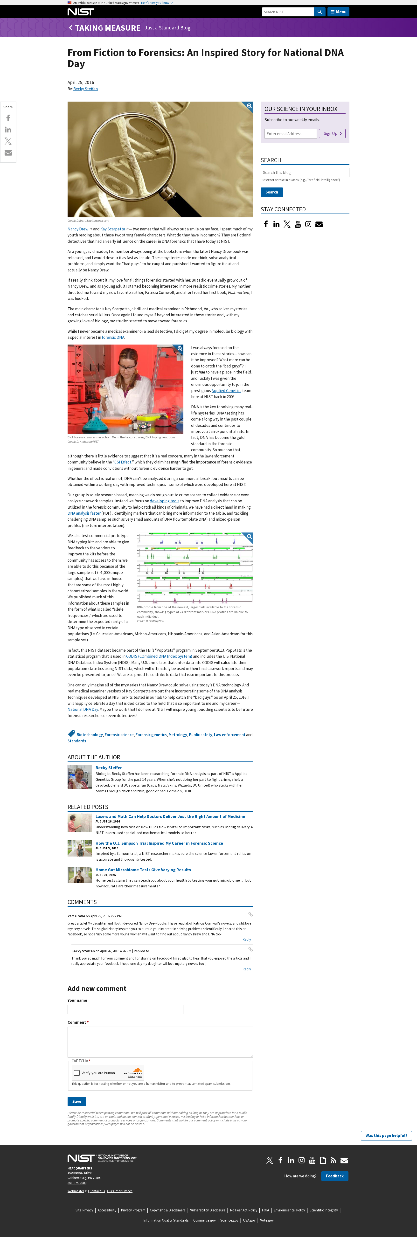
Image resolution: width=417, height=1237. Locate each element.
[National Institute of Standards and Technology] (102, 1158)
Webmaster (76, 1191)
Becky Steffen (85, 88)
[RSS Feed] (333, 1160)
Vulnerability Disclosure (207, 1210)
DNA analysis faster (84, 513)
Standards (77, 741)
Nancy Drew (78, 229)
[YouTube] (312, 1160)
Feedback (335, 1176)
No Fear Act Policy (243, 1210)
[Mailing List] (344, 1160)
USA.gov (249, 1220)
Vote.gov (267, 1220)
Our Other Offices (119, 1191)
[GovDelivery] (319, 224)
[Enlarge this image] (160, 159)
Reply (247, 939)
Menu (341, 11)
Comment (78, 1022)
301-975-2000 (77, 1183)
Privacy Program (133, 1210)
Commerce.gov (204, 1220)
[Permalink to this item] (123, 757)
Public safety (200, 734)
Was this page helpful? (386, 1135)
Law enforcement (229, 734)
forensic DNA (113, 337)
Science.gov (229, 1220)
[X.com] (8, 141)
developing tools (164, 501)
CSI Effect (122, 462)
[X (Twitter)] (287, 224)
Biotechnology (90, 734)
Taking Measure (108, 27)
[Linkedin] (8, 129)
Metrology (178, 734)
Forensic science (119, 734)
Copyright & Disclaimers (168, 1210)
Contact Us (97, 1191)
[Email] (8, 152)
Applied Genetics (226, 390)
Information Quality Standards (166, 1220)
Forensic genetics (151, 734)
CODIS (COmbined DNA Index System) (159, 656)
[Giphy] (323, 1160)
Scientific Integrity (324, 1210)
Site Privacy (84, 1210)
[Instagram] (308, 224)
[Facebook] (8, 118)
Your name (77, 1000)
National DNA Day (83, 709)
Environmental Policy (289, 1210)
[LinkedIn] (276, 224)
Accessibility (107, 1210)
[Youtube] (297, 224)
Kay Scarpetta (112, 229)
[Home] (81, 11)
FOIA (265, 1210)
